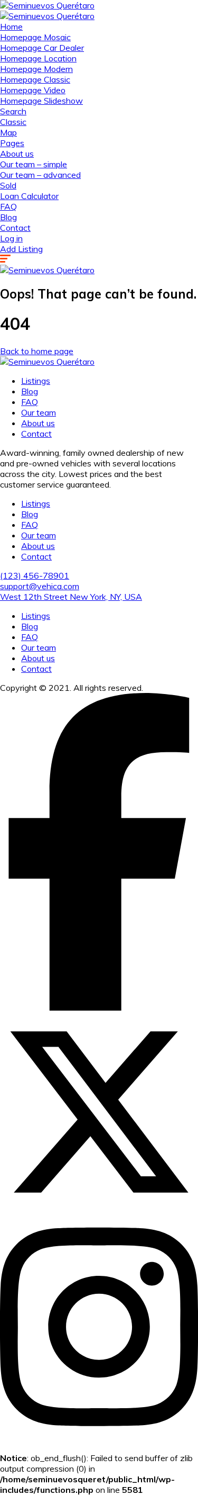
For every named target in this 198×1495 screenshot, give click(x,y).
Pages (12, 143)
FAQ (8, 206)
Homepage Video (32, 90)
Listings (35, 380)
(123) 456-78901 (34, 575)
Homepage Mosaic (35, 37)
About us (17, 153)
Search (13, 111)
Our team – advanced (40, 174)
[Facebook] (99, 1007)
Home (11, 26)
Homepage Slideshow (41, 100)
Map (8, 132)
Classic (13, 121)
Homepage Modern (36, 69)
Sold (8, 185)
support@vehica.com (39, 586)
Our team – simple (33, 164)
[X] (99, 1208)
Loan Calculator (29, 196)
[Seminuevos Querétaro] (47, 5)
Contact (15, 227)
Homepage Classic (35, 79)
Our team (38, 412)
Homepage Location (38, 58)
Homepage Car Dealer (42, 47)
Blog (8, 217)
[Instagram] (99, 1436)
